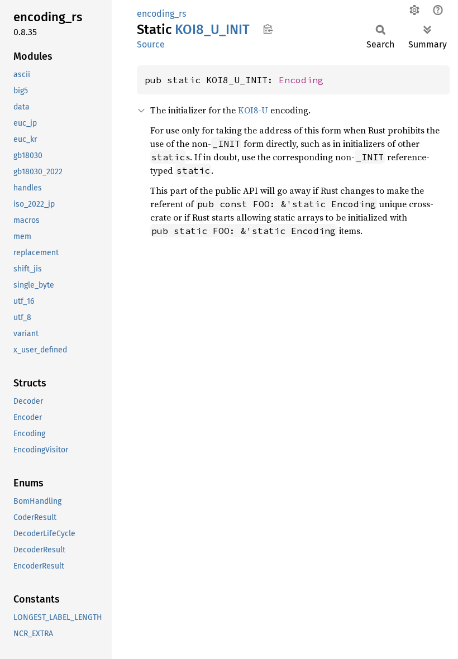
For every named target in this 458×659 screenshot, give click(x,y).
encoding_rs (161, 13)
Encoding (301, 79)
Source (151, 44)
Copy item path (268, 29)
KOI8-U (253, 110)
